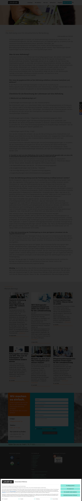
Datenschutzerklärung (13, 491)
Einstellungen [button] (4, 492)
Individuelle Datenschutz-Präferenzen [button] (70, 495)
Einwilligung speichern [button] (70, 485)
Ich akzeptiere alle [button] (70, 488)
